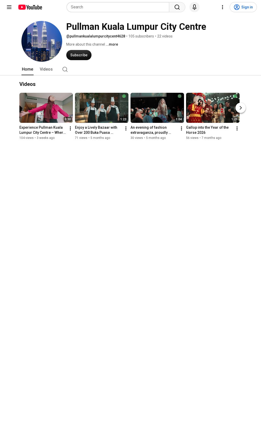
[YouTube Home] (30, 7)
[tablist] (130, 69)
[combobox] (119, 7)
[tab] (27, 69)
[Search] (177, 7)
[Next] (241, 108)
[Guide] (9, 7)
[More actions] (70, 128)
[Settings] (222, 7)
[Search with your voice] (194, 7)
